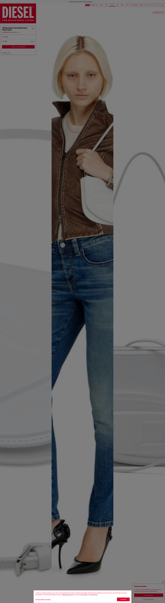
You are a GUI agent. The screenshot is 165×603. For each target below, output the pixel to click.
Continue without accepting (42, 599)
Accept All (123, 599)
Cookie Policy (94, 594)
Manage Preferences (68, 594)
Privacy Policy (84, 594)
